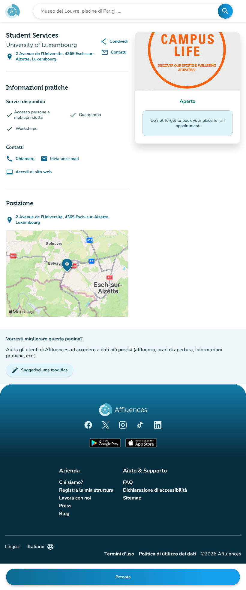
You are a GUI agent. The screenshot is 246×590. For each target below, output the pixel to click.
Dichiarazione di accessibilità (155, 490)
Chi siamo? (71, 482)
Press (65, 506)
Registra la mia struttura (86, 490)
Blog (64, 513)
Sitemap (132, 498)
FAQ (128, 482)
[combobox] (127, 11)
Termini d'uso (119, 554)
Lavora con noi (75, 498)
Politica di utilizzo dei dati (167, 554)
